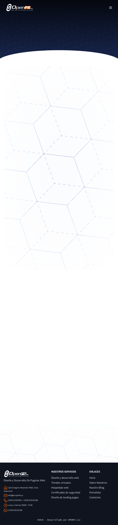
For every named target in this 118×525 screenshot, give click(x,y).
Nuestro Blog (96, 487)
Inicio (92, 477)
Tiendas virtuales (61, 482)
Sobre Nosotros (98, 482)
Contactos (95, 497)
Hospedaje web (60, 487)
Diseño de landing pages (65, 497)
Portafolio (95, 492)
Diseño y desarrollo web (65, 477)
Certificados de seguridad (65, 492)
